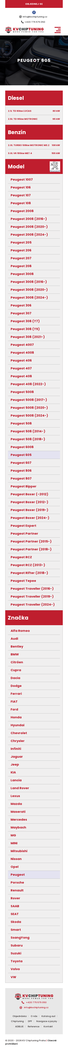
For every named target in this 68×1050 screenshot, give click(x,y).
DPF (30, 1021)
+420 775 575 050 (35, 22)
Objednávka (20, 1016)
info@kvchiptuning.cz (35, 16)
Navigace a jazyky (46, 1021)
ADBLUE (19, 1026)
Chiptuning (17, 1021)
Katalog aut (48, 1016)
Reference (33, 1026)
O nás (34, 1016)
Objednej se (34, 4)
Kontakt (48, 1026)
